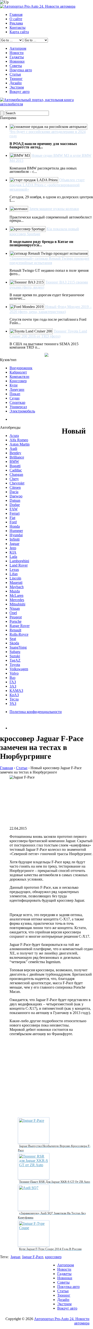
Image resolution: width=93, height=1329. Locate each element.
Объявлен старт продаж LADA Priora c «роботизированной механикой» (47, 184)
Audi (13, 449)
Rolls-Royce (19, 634)
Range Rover (20, 626)
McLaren (16, 595)
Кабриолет (18, 372)
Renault (15, 630)
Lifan (14, 574)
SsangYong (18, 647)
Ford (13, 522)
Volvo (14, 673)
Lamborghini (19, 561)
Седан (15, 398)
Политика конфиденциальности (36, 712)
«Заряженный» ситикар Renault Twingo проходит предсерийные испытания (49, 260)
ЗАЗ (13, 686)
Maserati (16, 582)
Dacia (14, 492)
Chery (14, 479)
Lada (13, 557)
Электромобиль (22, 411)
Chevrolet (17, 483)
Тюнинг (16, 79)
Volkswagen (19, 669)
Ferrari (15, 513)
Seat (13, 639)
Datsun (15, 500)
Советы (16, 66)
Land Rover (19, 565)
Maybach (17, 587)
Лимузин (17, 389)
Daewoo (16, 496)
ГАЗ (13, 682)
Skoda (14, 643)
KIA (13, 552)
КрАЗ (14, 695)
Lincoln (15, 578)
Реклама (16, 23)
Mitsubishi (17, 604)
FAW (14, 509)
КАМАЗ (16, 691)
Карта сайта (19, 32)
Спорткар (17, 402)
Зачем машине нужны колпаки (54, 209)
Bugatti (15, 466)
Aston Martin (20, 444)
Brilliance (17, 457)
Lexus (14, 570)
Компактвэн (19, 377)
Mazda (15, 591)
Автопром (18, 48)
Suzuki (15, 656)
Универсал (18, 407)
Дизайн (16, 83)
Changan (16, 474)
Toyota (15, 665)
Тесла (14, 699)
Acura (14, 436)
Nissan (15, 608)
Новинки (17, 61)
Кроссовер (18, 381)
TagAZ (15, 660)
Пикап (15, 394)
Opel (13, 613)
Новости (17, 53)
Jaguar (14, 544)
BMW (14, 461)
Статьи (15, 74)
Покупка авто (21, 70)
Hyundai (16, 535)
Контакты (18, 27)
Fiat (12, 518)
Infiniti (15, 539)
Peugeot (16, 617)
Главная (16, 14)
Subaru (15, 652)
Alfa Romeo (19, 440)
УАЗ (13, 703)
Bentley (15, 453)
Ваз (12, 678)
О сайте (16, 19)
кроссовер (53, 1257)
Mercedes (17, 600)
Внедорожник (21, 368)
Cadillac (16, 470)
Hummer (16, 531)
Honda (15, 526)
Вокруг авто (20, 92)
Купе (14, 385)
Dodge (15, 505)
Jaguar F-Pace (32, 1257)
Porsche (15, 621)
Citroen (15, 487)
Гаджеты (17, 57)
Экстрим (17, 87)
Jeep (13, 548)
